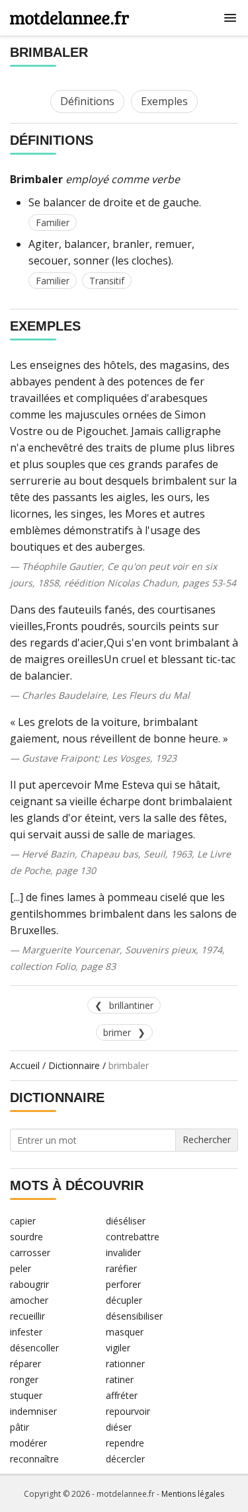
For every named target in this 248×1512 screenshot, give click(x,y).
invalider (123, 1252)
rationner (125, 1363)
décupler (124, 1300)
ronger (24, 1379)
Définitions (87, 101)
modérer (28, 1443)
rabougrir (29, 1284)
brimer (117, 1032)
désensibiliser (134, 1316)
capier (23, 1220)
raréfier (121, 1268)
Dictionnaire (74, 1065)
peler (20, 1268)
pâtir (19, 1427)
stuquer (26, 1395)
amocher (29, 1300)
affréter (122, 1395)
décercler (125, 1458)
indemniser (33, 1411)
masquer (125, 1332)
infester (26, 1332)
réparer (25, 1363)
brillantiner (131, 1005)
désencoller (34, 1347)
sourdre (26, 1236)
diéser (119, 1427)
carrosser (30, 1252)
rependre (125, 1443)
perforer (123, 1284)
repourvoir (128, 1411)
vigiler (118, 1347)
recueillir (27, 1316)
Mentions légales (192, 1493)
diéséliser (125, 1220)
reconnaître (34, 1458)
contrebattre (132, 1236)
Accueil (25, 1065)
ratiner (120, 1379)
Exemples (164, 101)
